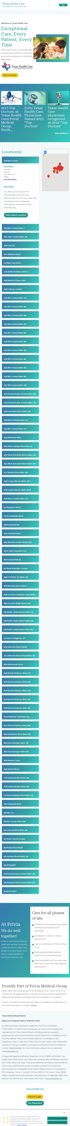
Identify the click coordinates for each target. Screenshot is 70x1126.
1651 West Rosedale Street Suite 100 (19, 455)
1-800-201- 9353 (56, 1075)
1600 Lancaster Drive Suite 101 (17, 411)
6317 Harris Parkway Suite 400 (17, 725)
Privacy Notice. (22, 1125)
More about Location (16, 215)
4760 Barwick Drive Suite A (16, 586)
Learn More (5, 59)
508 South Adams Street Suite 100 (18, 612)
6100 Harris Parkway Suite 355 (17, 708)
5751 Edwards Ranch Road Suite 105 (19, 656)
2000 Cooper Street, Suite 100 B (17, 490)
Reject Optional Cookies (57, 1122)
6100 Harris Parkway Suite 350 (17, 699)
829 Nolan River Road (13, 848)
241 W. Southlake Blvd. (14, 516)
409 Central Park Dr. (12, 560)
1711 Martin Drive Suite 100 (16, 472)
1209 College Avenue (13, 289)
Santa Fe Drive (10, 891)
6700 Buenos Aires (12, 760)
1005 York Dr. (9, 246)
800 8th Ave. (9, 813)
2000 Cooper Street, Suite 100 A (17, 481)
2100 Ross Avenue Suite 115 (16, 499)
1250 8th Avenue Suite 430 (15, 350)
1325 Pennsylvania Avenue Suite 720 (20, 403)
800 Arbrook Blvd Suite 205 (15, 830)
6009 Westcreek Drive (13, 664)
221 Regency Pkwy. (12, 507)
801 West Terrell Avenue (14, 839)
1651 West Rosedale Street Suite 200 (19, 464)
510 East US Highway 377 (15, 638)
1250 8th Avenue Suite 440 (15, 368)
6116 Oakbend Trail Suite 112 (16, 717)
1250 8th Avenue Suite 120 (15, 298)
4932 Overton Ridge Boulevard (17, 603)
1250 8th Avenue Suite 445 (15, 376)
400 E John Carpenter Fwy (15, 551)
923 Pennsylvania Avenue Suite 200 (19, 882)
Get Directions (10, 179)
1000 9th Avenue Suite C (14, 228)
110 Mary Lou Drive (12, 263)
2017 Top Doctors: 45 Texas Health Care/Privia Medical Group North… (11, 119)
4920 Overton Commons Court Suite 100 (19, 595)
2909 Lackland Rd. (12, 525)
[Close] (64, 1113)
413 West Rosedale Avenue (16, 568)
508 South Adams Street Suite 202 (18, 629)
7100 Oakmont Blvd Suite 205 (16, 778)
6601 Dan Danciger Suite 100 (16, 743)
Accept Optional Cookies (57, 1118)
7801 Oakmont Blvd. (12, 804)
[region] (34, 1117)
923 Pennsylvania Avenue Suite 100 (19, 874)
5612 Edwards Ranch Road (15, 647)
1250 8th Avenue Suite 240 (15, 315)
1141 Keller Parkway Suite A (16, 272)
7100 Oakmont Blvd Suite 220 (16, 787)
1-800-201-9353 (15, 1048)
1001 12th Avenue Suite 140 (15, 237)
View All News (61, 133)
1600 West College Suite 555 (16, 420)
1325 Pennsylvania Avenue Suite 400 (20, 394)
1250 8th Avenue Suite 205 (15, 307)
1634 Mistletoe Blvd (12, 437)
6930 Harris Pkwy (11, 769)
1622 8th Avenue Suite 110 (15, 429)
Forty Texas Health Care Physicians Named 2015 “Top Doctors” (34, 117)
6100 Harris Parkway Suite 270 (17, 673)
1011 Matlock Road (12, 254)
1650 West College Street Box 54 (18, 446)
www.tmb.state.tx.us (10, 1051)
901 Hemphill (9, 865)
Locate (45, 152)
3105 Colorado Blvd (12, 533)
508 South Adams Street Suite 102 (18, 621)
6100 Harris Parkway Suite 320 (17, 682)
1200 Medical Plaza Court (15, 280)
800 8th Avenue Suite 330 (14, 821)
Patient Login (34, 1097)
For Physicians (35, 1103)
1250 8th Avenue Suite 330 (15, 341)
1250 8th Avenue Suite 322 (15, 333)
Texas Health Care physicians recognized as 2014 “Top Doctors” (58, 117)
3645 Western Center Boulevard (18, 542)
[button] (57, 172)
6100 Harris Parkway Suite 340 (17, 691)
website (33, 1005)
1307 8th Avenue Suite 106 (15, 385)
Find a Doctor (9, 75)
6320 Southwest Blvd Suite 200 (17, 734)
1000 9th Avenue (11, 161)
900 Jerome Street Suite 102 (16, 856)
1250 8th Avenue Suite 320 (15, 324)
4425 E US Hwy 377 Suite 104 (16, 577)
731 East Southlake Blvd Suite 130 (18, 795)
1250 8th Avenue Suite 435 (15, 359)
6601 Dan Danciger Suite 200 (16, 752)
